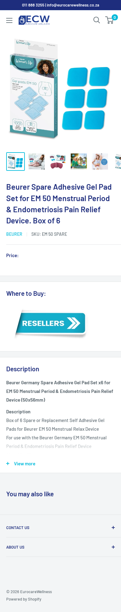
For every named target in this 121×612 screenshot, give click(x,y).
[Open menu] (9, 20)
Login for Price (38, 256)
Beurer (14, 234)
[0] (110, 20)
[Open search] (96, 20)
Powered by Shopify (23, 599)
